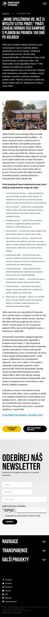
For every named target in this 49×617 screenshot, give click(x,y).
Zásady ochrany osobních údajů (12, 612)
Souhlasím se (22, 516)
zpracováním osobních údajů (28, 516)
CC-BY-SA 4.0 (15, 607)
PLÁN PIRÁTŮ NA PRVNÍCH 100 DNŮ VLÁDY (22, 415)
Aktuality (5, 14)
